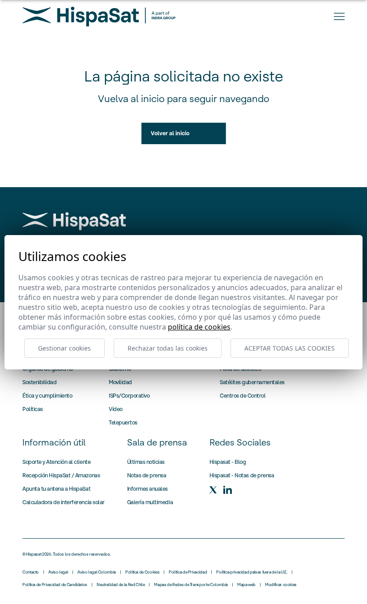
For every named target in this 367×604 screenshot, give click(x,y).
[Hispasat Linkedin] (227, 489)
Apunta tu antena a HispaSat (56, 488)
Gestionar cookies (64, 348)
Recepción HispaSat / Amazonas (61, 475)
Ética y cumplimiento (47, 395)
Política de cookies (199, 327)
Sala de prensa (157, 442)
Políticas (32, 409)
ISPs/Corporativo (129, 395)
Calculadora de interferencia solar (63, 502)
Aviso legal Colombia (96, 572)
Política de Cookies (142, 572)
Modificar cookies (281, 584)
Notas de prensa (146, 475)
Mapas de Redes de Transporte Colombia (191, 584)
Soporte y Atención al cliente (56, 461)
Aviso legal (58, 572)
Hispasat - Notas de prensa (241, 475)
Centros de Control (242, 395)
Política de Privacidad (188, 572)
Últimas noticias (146, 461)
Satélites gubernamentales (252, 382)
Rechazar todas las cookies (168, 348)
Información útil (53, 442)
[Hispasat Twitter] (213, 489)
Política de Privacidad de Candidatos (54, 584)
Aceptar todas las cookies (289, 348)
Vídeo (116, 409)
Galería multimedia (150, 502)
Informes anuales (147, 488)
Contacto (30, 572)
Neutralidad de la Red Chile (121, 584)
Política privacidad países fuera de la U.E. (251, 572)
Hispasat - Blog (227, 461)
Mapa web (246, 584)
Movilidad (120, 382)
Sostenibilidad (39, 382)
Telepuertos (123, 422)
